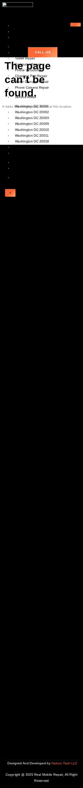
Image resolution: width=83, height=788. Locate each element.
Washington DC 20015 (32, 147)
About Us (22, 31)
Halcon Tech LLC (64, 763)
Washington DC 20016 (32, 153)
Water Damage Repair (32, 82)
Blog (18, 162)
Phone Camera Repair (32, 87)
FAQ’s (19, 177)
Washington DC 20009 (32, 123)
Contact (21, 168)
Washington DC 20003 (32, 118)
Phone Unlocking (28, 70)
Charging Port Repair (31, 76)
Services (21, 37)
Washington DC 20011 (32, 135)
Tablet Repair (25, 58)
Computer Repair (28, 64)
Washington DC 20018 (32, 141)
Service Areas (25, 97)
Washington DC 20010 (32, 130)
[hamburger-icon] (75, 24)
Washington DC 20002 (32, 112)
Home (19, 25)
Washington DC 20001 (32, 106)
